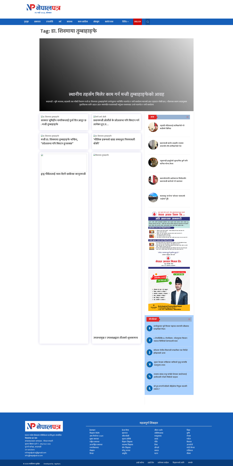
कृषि (188, 433)
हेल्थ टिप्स (125, 430)
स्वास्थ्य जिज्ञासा (127, 444)
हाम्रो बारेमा (140, 462)
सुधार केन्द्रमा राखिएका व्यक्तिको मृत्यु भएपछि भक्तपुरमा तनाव (170, 364)
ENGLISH (137, 21)
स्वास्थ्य (69, 21)
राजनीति (49, 21)
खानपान (125, 433)
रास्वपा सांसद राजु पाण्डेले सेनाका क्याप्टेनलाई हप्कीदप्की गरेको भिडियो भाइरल (170, 376)
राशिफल (190, 450)
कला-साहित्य (83, 21)
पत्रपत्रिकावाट (94, 447)
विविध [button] (124, 21)
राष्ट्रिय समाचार (95, 441)
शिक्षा (188, 430)
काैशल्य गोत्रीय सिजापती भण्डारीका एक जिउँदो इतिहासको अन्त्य (171, 352)
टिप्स (156, 444)
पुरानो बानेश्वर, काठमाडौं (33, 447)
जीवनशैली (125, 436)
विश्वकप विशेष (95, 433)
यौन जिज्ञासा (126, 447)
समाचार (37, 21)
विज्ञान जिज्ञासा (127, 441)
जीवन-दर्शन (158, 430)
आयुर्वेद (124, 453)
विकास (189, 441)
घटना (156, 453)
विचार (92, 453)
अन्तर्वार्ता (190, 444)
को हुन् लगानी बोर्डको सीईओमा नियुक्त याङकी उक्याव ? (170, 388)
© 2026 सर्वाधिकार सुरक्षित (31, 463)
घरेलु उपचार (126, 450)
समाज (156, 450)
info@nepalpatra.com (34, 455)
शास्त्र (156, 439)
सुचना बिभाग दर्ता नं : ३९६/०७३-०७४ (38, 444)
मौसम (189, 453)
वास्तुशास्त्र (157, 436)
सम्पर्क (190, 462)
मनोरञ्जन (109, 21)
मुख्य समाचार (94, 439)
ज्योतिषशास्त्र (158, 433)
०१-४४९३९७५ (30, 449)
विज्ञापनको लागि (178, 462)
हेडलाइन (92, 430)
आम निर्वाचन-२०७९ (96, 436)
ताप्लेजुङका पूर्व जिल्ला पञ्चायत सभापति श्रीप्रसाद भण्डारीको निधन (171, 328)
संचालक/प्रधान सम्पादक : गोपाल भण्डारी (39, 441)
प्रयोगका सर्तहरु (163, 462)
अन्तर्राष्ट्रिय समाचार (96, 444)
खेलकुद (96, 21)
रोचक (189, 436)
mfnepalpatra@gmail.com (35, 452)
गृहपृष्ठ (26, 21)
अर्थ (60, 21)
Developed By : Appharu (52, 463)
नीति (156, 441)
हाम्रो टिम (151, 462)
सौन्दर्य (156, 447)
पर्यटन (189, 439)
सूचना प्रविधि (126, 439)
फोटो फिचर (191, 447)
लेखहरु (92, 450)
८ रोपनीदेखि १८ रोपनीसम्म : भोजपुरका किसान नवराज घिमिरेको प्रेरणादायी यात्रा (170, 340)
